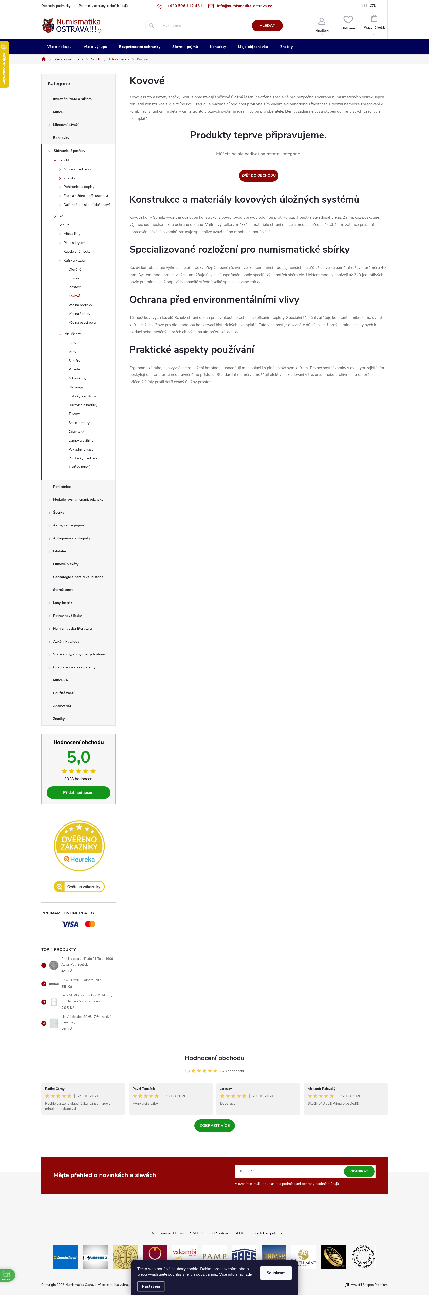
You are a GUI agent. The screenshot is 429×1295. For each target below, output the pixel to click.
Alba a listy (72, 233)
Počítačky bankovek (84, 458)
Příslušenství (73, 334)
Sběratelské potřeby (69, 150)
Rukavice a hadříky (83, 405)
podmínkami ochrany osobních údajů (310, 1183)
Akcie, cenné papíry (68, 525)
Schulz (64, 225)
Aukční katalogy (66, 641)
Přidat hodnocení (78, 792)
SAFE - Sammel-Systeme (210, 1233)
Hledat (267, 25)
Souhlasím (276, 1273)
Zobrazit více (215, 1125)
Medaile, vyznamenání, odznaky (78, 499)
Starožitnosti (63, 589)
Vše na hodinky (80, 305)
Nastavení (151, 1286)
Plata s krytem (75, 242)
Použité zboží (63, 693)
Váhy (72, 351)
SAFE (63, 216)
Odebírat (359, 1171)
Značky (59, 718)
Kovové (74, 296)
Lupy (72, 342)
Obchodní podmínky (56, 6)
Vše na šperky (79, 313)
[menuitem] (59, 47)
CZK (373, 6)
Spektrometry (79, 422)
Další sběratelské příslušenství (87, 204)
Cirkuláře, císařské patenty (74, 667)
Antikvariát (62, 706)
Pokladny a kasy (81, 449)
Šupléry (74, 360)
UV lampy (76, 387)
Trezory (74, 413)
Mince (58, 112)
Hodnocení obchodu (214, 1058)
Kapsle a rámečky (77, 251)
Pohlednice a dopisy (79, 187)
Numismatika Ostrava (168, 1233)
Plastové (75, 287)
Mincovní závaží (66, 125)
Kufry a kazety (75, 260)
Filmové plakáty (65, 564)
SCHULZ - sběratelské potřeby (258, 1233)
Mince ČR (60, 680)
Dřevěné (75, 269)
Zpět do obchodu (259, 175)
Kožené (74, 278)
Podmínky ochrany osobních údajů (103, 6)
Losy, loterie (62, 602)
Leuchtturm (68, 160)
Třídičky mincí (79, 467)
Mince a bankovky (77, 169)
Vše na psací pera (82, 322)
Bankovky (61, 137)
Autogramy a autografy (71, 538)
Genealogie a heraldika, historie (78, 577)
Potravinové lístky (67, 615)
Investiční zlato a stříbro (72, 99)
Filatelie (59, 551)
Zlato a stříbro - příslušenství (86, 195)
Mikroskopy (77, 378)
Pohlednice (62, 486)
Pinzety (74, 369)
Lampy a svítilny (81, 440)
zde (249, 1274)
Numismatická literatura (72, 628)
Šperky (58, 512)
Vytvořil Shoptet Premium (369, 1285)
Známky (70, 178)
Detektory (76, 431)
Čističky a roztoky (82, 396)
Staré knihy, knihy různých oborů (79, 654)
